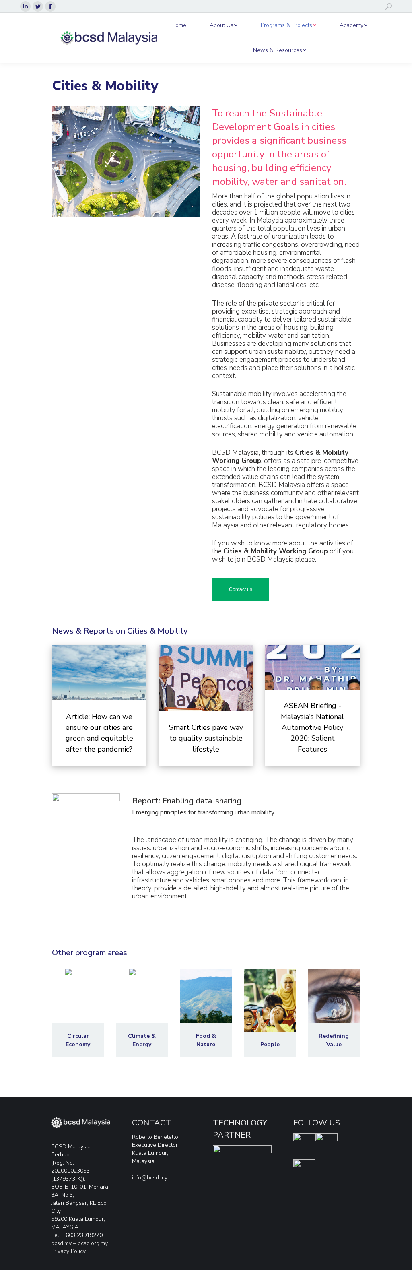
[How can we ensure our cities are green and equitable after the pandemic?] (99, 705)
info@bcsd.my (149, 1177)
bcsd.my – (64, 1243)
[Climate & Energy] (142, 1013)
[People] (270, 1013)
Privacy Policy (68, 1251)
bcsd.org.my (93, 1243)
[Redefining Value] (334, 1013)
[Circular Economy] (78, 1013)
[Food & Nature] (206, 1013)
